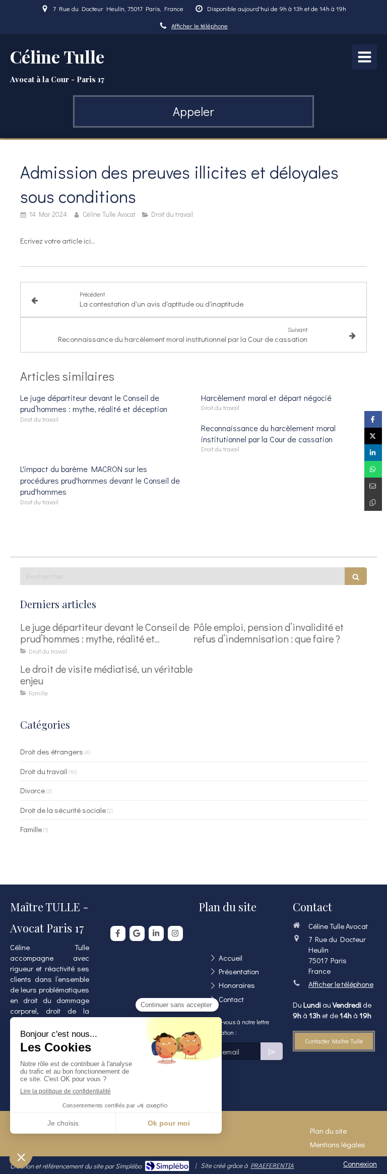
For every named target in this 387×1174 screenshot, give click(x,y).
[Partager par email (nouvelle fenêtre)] (373, 486)
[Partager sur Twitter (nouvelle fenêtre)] (373, 436)
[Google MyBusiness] (137, 933)
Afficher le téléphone (199, 26)
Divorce (32, 790)
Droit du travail (43, 771)
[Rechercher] (356, 576)
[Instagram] (175, 933)
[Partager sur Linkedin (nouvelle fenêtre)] (373, 452)
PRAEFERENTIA (272, 1165)
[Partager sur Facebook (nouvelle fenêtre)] (373, 419)
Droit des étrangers (51, 751)
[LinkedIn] (156, 933)
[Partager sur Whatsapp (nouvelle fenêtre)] (373, 469)
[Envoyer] (272, 1051)
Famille (31, 829)
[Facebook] (117, 933)
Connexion (360, 1163)
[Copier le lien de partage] (373, 502)
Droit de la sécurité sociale (63, 810)
